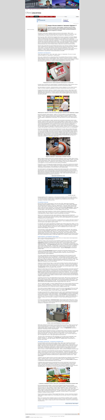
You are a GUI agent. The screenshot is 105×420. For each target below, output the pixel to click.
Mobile (30, 9)
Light (35, 9)
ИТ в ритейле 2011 (41, 20)
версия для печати (76, 23)
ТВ (54, 16)
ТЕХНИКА (51, 16)
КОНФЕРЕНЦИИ (42, 16)
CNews (63, 416)
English (27, 9)
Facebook (42, 9)
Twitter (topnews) (38, 9)
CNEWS (28, 16)
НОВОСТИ (31, 16)
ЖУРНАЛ (47, 16)
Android (33, 9)
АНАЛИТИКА (36, 16)
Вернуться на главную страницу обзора (45, 406)
